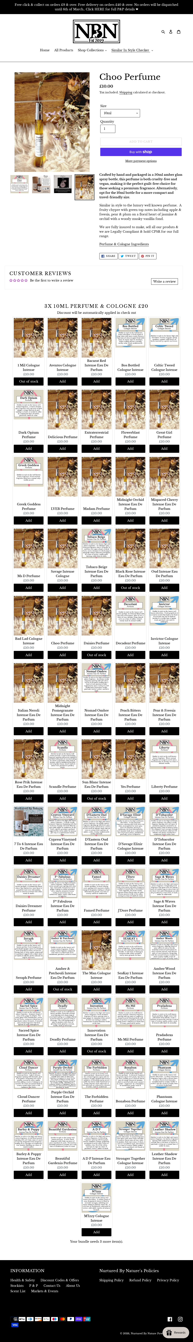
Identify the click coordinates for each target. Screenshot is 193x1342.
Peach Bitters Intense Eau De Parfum (130, 715)
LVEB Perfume (62, 509)
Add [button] (62, 381)
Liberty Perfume (164, 787)
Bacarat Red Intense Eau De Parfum (96, 365)
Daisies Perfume (96, 643)
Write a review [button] (164, 281)
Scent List (17, 1291)
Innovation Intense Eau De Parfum (96, 1035)
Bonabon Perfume (130, 1101)
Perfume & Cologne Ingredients (124, 244)
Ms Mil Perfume (130, 1039)
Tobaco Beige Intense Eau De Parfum (96, 571)
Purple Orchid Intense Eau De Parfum (62, 1096)
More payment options (141, 161)
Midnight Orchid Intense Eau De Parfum (130, 504)
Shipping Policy (111, 1280)
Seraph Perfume (28, 978)
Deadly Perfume (63, 1039)
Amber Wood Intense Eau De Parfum (164, 973)
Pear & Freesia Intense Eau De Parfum (164, 715)
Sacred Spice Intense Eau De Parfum (29, 1035)
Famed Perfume (96, 910)
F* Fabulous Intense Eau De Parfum (62, 906)
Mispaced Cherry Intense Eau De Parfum (164, 504)
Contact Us (52, 1286)
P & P (33, 1286)
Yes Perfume (130, 787)
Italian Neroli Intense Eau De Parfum (29, 715)
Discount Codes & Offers (60, 1280)
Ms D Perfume (28, 576)
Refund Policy (140, 1280)
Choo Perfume (62, 643)
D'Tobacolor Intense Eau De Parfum (164, 844)
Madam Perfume (96, 509)
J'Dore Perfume (130, 910)
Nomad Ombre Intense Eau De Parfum (96, 715)
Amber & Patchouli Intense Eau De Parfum (62, 973)
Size (103, 106)
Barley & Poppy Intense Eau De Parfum (28, 1158)
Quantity (107, 121)
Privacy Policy (168, 1280)
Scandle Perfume (62, 787)
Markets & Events (44, 1291)
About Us (73, 1286)
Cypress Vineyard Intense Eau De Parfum (62, 844)
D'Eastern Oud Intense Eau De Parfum (96, 844)
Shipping (125, 92)
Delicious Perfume (62, 437)
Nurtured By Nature (143, 1333)
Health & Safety (22, 1280)
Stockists (17, 1286)
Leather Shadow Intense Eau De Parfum (164, 1158)
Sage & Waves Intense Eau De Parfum (164, 906)
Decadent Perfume (130, 643)
